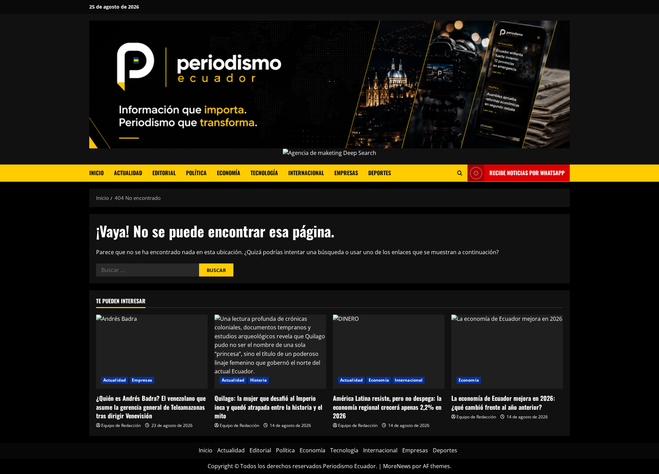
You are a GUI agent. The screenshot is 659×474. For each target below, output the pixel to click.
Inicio (96, 173)
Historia (258, 380)
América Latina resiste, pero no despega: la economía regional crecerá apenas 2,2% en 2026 (387, 407)
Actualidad (128, 173)
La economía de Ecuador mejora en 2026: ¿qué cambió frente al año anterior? (503, 402)
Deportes (379, 173)
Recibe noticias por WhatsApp (527, 173)
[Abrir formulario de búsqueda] (459, 173)
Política (196, 173)
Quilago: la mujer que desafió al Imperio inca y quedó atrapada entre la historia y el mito (268, 407)
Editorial (164, 173)
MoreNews (397, 466)
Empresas (346, 173)
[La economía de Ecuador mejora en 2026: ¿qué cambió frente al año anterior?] (507, 352)
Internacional (306, 173)
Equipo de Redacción (121, 425)
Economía (228, 173)
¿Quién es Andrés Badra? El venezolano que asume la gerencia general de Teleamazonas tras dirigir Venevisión (151, 407)
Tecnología (264, 173)
